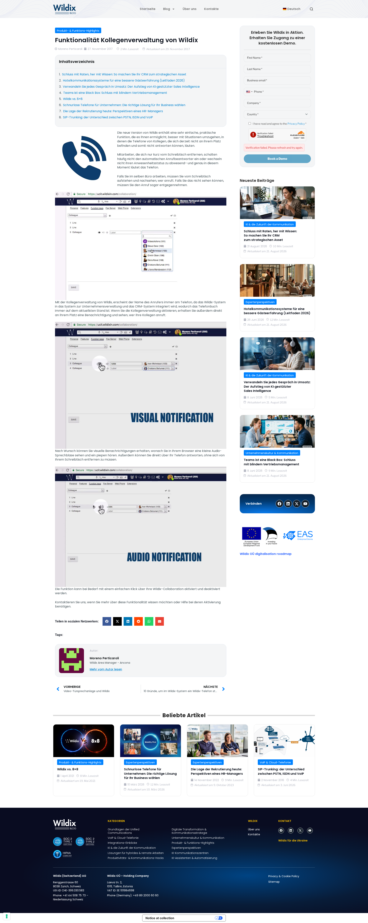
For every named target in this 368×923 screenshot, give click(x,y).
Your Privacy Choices (196, 918)
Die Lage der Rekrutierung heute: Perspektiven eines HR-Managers (217, 771)
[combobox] (249, 92)
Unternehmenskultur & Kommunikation (272, 453)
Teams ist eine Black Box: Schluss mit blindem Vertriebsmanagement (271, 462)
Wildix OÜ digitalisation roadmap (266, 554)
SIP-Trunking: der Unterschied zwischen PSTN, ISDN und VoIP (281, 771)
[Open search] (311, 9)
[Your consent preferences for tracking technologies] (6, 916)
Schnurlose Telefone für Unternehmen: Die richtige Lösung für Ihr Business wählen (150, 773)
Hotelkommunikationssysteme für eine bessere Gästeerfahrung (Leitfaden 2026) (277, 311)
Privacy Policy (296, 123)
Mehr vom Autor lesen (106, 669)
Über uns (189, 9)
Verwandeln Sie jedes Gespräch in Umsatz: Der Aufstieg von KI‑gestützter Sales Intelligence (277, 386)
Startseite (147, 9)
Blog (166, 9)
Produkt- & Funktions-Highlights (78, 31)
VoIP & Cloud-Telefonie (275, 762)
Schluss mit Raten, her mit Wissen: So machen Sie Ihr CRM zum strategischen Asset (270, 235)
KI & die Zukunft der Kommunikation (270, 224)
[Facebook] (281, 830)
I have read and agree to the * (279, 123)
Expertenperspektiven (260, 302)
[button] (107, 621)
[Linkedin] (291, 830)
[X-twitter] (300, 830)
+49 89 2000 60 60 (146, 895)
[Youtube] (310, 830)
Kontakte (211, 9)
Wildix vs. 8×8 (67, 769)
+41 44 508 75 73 (74, 895)
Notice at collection (159, 918)
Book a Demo (277, 159)
